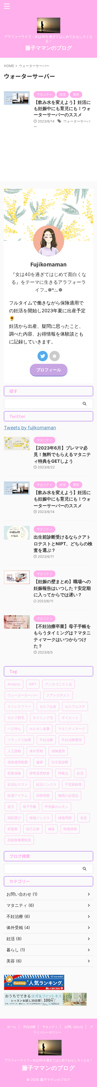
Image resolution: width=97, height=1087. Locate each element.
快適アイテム (18, 795)
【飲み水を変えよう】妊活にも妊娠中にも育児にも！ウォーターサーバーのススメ (62, 108)
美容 (83, 818)
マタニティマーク (71, 729)
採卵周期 (43, 795)
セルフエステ (75, 706)
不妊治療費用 (72, 740)
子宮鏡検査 (73, 784)
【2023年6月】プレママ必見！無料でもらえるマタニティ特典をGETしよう (62, 454)
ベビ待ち (14, 729)
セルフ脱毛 (16, 717)
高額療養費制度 (19, 840)
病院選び (14, 818)
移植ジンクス (39, 818)
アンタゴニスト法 (58, 684)
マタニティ (50, 1027)
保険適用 (58, 751)
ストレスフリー (19, 706)
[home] (54, 356)
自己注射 (33, 829)
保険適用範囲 (18, 762)
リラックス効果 (19, 740)
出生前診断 (59, 762)
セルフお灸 (48, 706)
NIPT (32, 684)
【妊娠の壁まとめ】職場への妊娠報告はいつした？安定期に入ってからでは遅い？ (62, 588)
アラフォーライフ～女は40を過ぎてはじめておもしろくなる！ (49, 1060)
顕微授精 (70, 829)
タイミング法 (43, 717)
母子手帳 (29, 807)
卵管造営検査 (39, 773)
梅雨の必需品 (68, 795)
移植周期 (65, 818)
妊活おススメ (18, 784)
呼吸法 (63, 773)
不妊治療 (46, 740)
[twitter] (43, 356)
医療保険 (14, 773)
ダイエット (70, 717)
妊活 (80, 773)
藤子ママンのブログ (48, 48)
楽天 (11, 807)
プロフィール (48, 369)
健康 (39, 762)
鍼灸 (51, 829)
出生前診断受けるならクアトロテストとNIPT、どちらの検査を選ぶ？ (63, 543)
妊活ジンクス (46, 784)
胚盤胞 (13, 829)
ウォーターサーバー (23, 695)
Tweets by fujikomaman (30, 427)
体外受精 (36, 751)
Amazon (14, 684)
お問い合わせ (73, 1027)
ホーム (11, 1027)
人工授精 (14, 751)
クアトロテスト (58, 695)
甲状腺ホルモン (56, 807)
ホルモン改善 (39, 729)
